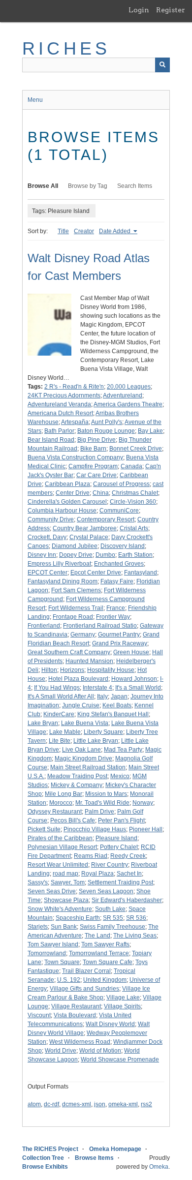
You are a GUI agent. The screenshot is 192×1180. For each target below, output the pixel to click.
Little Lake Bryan (95, 740)
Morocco (60, 802)
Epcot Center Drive (95, 572)
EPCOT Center (47, 572)
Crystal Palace (88, 537)
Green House (131, 652)
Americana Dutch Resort (60, 413)
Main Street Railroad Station (88, 767)
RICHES (66, 48)
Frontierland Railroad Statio (100, 625)
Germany (82, 634)
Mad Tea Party (123, 749)
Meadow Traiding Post (77, 776)
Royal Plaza (97, 873)
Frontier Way (113, 616)
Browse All (43, 185)
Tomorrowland (47, 953)
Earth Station (135, 554)
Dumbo (105, 554)
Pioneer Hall (145, 829)
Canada (131, 466)
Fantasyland (140, 572)
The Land (97, 935)
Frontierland (44, 625)
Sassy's (38, 882)
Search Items (134, 185)
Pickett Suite (44, 829)
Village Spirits (122, 1006)
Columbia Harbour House (62, 510)
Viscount (39, 1015)
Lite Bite (59, 740)
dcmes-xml (76, 1104)
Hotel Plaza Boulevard (78, 678)
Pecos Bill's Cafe (72, 820)
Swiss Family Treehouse (112, 926)
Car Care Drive (96, 475)
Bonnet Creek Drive (135, 448)
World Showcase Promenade (120, 1059)
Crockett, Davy (47, 537)
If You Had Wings (57, 687)
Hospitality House (110, 669)
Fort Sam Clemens (76, 590)
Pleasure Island (116, 838)
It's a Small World (138, 687)
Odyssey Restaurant (55, 811)
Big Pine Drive (96, 439)
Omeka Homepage (115, 1149)
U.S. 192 (68, 979)
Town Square (62, 962)
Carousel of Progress (121, 484)
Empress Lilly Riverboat (59, 563)
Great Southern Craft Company (69, 652)
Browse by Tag (87, 185)
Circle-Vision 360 (133, 501)
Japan (119, 696)
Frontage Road (73, 616)
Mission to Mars (106, 793)
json (99, 1104)
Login (138, 10)
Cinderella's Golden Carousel (67, 501)
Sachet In (129, 873)
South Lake (110, 909)
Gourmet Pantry (119, 634)
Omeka (158, 1166)
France (115, 608)
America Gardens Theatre (128, 404)
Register (170, 10)
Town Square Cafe (107, 962)
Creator (84, 231)
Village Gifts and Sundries (84, 988)
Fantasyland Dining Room (62, 581)
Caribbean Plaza (67, 484)
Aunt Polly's (106, 422)
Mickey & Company (76, 785)
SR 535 (113, 917)
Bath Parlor (59, 430)
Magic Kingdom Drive (83, 758)
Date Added (115, 231)
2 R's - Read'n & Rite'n (74, 386)
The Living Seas (135, 935)
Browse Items (94, 1157)
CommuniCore (119, 510)
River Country (109, 864)
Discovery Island (122, 546)
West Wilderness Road (79, 1041)
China (101, 492)
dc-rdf (51, 1104)
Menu (35, 99)
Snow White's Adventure (60, 909)
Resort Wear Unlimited (58, 864)
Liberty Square (103, 731)
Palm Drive (99, 811)
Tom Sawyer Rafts (105, 944)
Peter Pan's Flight (121, 820)
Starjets (38, 926)
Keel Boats (116, 705)
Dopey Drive (76, 554)
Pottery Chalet (119, 847)
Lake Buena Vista (84, 723)
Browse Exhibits (45, 1166)
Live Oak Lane (81, 749)
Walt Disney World (110, 1024)
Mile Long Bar (63, 793)
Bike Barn (93, 448)
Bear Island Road (51, 439)
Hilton (49, 669)
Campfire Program (93, 466)
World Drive (60, 1050)
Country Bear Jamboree (85, 528)
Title (63, 231)
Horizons (72, 669)
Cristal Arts (134, 528)
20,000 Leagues (129, 386)
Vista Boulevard (75, 1015)
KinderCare (58, 714)
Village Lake (123, 997)
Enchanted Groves (119, 563)
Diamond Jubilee (74, 546)
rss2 (146, 1104)
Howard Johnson (134, 678)
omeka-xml (123, 1104)
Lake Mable (65, 731)
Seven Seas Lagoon (106, 891)
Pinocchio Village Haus (95, 829)
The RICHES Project (50, 1149)
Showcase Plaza (66, 900)
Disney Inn (42, 554)
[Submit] (162, 65)
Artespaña (75, 422)
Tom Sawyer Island (53, 944)
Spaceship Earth (78, 917)
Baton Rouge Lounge (106, 430)
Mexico (119, 776)
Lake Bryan (43, 723)
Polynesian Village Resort (62, 847)
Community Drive (51, 519)
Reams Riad (90, 855)
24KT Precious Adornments (64, 395)
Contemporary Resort (105, 519)
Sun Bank (64, 926)
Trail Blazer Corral (86, 971)
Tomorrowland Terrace (99, 953)
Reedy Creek (128, 855)
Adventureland (122, 395)
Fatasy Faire (116, 581)
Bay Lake (150, 430)
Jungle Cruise (80, 705)
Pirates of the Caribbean (60, 838)
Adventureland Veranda (59, 404)
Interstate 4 (97, 687)
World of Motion (100, 1050)
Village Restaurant (76, 1006)
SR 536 (136, 917)
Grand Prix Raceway (119, 643)
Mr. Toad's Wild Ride (102, 802)
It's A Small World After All (61, 696)
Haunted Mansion (89, 661)
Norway (142, 802)
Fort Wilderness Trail (75, 608)
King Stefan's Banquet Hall (113, 714)
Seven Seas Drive (52, 891)
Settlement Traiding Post (120, 882)
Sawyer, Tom (68, 882)
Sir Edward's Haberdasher (127, 900)
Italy (102, 696)
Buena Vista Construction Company (75, 457)
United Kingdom (105, 979)
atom (34, 1104)
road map (65, 873)
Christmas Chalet (135, 492)
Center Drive (73, 492)
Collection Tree (43, 1157)
